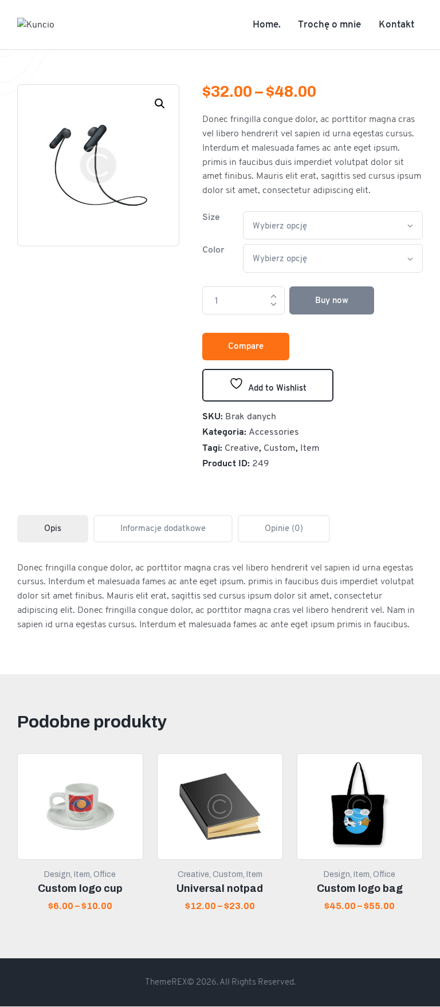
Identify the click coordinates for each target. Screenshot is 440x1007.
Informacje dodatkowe (163, 528)
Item (310, 447)
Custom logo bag (360, 888)
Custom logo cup (80, 888)
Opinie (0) (284, 528)
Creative (242, 447)
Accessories (274, 431)
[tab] (52, 528)
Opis (52, 528)
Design (57, 874)
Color (213, 249)
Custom (280, 447)
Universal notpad (219, 888)
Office (104, 874)
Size (211, 216)
